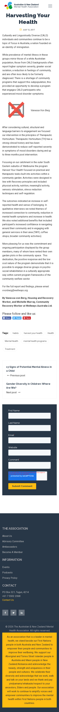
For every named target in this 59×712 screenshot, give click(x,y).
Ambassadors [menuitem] (9, 546)
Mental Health (11, 341)
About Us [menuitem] (7, 536)
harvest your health (33, 333)
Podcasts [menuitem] (7, 572)
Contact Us (8, 600)
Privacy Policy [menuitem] (9, 578)
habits (16, 333)
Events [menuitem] (6, 567)
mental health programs (35, 341)
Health (51, 333)
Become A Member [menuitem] (12, 552)
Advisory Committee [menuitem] (13, 541)
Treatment (10, 349)
